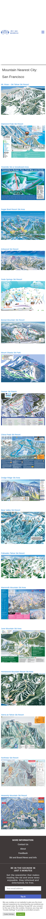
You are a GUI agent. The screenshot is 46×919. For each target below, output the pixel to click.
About (23, 848)
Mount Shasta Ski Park (11, 353)
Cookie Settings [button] (9, 914)
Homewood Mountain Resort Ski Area (17, 672)
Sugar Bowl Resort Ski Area (13, 209)
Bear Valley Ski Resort (10, 510)
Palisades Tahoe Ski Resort (13, 553)
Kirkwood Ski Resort (9, 249)
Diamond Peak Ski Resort (12, 124)
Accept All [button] (20, 914)
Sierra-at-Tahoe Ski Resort (12, 715)
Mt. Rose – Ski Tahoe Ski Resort (15, 84)
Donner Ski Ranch (9, 391)
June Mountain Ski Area (11, 629)
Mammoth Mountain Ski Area (13, 587)
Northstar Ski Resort (9, 758)
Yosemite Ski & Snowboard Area (15, 167)
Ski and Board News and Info (23, 857)
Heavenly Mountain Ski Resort (14, 795)
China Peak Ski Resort (10, 435)
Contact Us (23, 844)
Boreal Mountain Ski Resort (12, 320)
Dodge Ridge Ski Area (10, 478)
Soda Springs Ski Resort (11, 279)
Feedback (23, 853)
